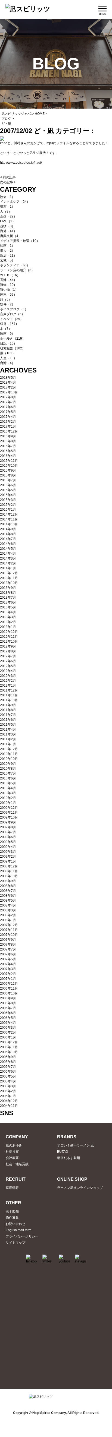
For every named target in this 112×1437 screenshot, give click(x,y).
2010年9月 (8, 764)
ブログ (6, 119)
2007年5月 (8, 959)
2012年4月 (8, 671)
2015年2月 (8, 505)
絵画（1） (7, 246)
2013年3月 (8, 617)
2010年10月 (9, 759)
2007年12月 (9, 925)
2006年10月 (9, 993)
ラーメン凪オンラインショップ (80, 1188)
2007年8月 (8, 944)
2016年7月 (8, 446)
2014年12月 (9, 514)
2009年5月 (8, 842)
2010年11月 (9, 754)
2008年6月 (8, 896)
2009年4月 (8, 847)
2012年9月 (8, 646)
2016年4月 (8, 456)
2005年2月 (8, 1091)
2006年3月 (8, 1027)
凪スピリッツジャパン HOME (23, 114)
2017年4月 (8, 417)
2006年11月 (9, 988)
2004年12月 (9, 1101)
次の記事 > (8, 182)
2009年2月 (8, 856)
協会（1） (7, 197)
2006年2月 (8, 1032)
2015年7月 (8, 480)
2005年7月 (8, 1067)
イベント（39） (11, 319)
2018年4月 (8, 382)
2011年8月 (8, 710)
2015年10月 (9, 466)
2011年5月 (8, 725)
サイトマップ (15, 1243)
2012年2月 (8, 681)
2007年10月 (9, 935)
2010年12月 (9, 749)
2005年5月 (8, 1076)
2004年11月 (9, 1106)
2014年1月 (8, 568)
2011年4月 (8, 729)
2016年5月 (8, 451)
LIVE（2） (7, 221)
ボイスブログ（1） (14, 309)
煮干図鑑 (12, 1211)
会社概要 (12, 1158)
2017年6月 (8, 407)
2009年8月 (8, 827)
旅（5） (6, 299)
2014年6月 (8, 544)
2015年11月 (9, 461)
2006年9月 (8, 998)
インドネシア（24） (15, 202)
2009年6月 (8, 837)
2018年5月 (8, 378)
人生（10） (8, 358)
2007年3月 (8, 969)
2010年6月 (8, 778)
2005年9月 (8, 1057)
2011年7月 (8, 715)
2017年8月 (8, 397)
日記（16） (8, 343)
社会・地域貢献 (17, 1164)
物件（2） (7, 304)
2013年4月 (8, 612)
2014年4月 (8, 553)
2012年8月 (8, 651)
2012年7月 (8, 656)
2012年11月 (9, 637)
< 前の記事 (8, 177)
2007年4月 (8, 964)
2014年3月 (8, 558)
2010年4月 (8, 788)
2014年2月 (8, 563)
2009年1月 (8, 861)
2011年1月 (8, 744)
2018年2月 (8, 387)
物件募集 (12, 1218)
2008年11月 (9, 871)
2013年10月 (9, 583)
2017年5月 (8, 412)
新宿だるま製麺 (68, 1158)
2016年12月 (9, 431)
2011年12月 (9, 690)
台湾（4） (7, 363)
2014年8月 (8, 534)
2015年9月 (8, 470)
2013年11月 (9, 578)
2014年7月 (8, 539)
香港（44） (8, 280)
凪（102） (7, 353)
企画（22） (8, 216)
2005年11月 (9, 1047)
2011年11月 (9, 695)
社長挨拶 (12, 1152)
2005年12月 (9, 1042)
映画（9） (7, 334)
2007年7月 (8, 949)
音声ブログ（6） (12, 314)
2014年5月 (8, 549)
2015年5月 (8, 490)
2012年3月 (8, 676)
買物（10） (8, 285)
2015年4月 (8, 495)
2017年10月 (9, 392)
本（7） (6, 329)
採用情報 (12, 1188)
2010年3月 (8, 793)
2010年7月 (8, 773)
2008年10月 (9, 876)
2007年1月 (8, 979)
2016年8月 (8, 441)
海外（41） (8, 231)
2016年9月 (8, 436)
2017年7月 (8, 402)
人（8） (6, 211)
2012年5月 (8, 666)
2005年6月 (8, 1071)
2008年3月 (8, 910)
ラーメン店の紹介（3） (17, 270)
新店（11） (8, 255)
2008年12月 (9, 866)
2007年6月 (8, 954)
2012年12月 (9, 632)
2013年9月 (8, 588)
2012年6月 (8, 661)
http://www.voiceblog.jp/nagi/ (21, 163)
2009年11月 (9, 812)
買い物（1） (9, 290)
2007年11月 (9, 930)
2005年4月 (8, 1081)
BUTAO (62, 1152)
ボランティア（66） (15, 265)
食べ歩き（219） (12, 338)
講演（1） (7, 207)
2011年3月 (8, 734)
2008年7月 (8, 891)
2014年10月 (9, 524)
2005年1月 (8, 1096)
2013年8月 (8, 593)
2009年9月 (8, 822)
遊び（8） (7, 226)
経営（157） (9, 324)
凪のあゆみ (14, 1145)
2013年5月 (8, 607)
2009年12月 (9, 808)
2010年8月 (8, 768)
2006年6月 (8, 1013)
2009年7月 (8, 832)
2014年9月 (8, 529)
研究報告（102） (12, 348)
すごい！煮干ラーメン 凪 (75, 1145)
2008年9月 (8, 881)
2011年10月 (9, 700)
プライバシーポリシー (22, 1236)
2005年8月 (8, 1062)
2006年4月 (8, 1023)
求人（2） (7, 250)
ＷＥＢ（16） (10, 275)
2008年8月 (8, 886)
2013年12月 (9, 573)
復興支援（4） (10, 236)
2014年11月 (9, 519)
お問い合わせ (15, 1224)
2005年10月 (9, 1052)
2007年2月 (8, 974)
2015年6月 (8, 485)
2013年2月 (8, 622)
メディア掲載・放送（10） (20, 241)
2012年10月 (9, 641)
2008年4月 (8, 905)
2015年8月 (8, 475)
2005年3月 (8, 1086)
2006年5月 (8, 1018)
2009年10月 (9, 817)
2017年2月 (8, 422)
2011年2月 (8, 739)
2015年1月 (8, 509)
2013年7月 (8, 597)
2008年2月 (8, 915)
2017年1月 (8, 426)
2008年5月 (8, 900)
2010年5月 (8, 783)
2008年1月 (8, 920)
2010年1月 (8, 803)
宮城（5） (7, 260)
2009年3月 (8, 852)
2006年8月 (8, 1003)
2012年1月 (8, 685)
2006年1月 (8, 1037)
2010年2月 (8, 798)
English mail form (18, 1230)
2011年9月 (8, 705)
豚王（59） (8, 294)
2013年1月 (8, 627)
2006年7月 (8, 1008)
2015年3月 (8, 500)
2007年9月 (8, 940)
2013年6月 (8, 602)
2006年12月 (9, 984)
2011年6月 (8, 720)
